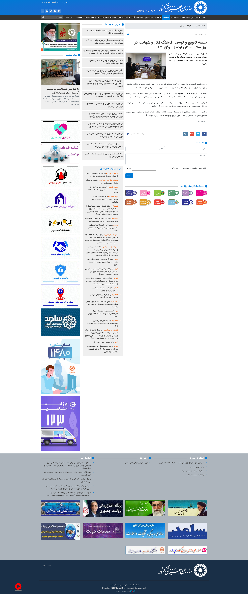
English (65, 2)
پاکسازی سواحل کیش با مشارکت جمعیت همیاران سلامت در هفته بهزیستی (103, 190)
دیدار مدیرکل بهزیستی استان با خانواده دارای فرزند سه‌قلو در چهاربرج (101, 175)
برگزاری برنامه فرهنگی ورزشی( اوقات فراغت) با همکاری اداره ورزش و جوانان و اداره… (104, 42)
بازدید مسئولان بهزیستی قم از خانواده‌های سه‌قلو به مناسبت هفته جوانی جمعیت (103, 314)
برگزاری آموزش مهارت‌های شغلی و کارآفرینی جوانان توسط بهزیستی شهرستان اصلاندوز (105, 125)
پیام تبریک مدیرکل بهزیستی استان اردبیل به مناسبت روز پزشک (105, 32)
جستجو (42, 11)
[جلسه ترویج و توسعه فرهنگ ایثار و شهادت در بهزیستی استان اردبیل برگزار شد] (146, 66)
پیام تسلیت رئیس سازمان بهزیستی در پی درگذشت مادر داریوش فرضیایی (103, 199)
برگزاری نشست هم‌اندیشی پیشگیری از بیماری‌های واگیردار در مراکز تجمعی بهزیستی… (103, 95)
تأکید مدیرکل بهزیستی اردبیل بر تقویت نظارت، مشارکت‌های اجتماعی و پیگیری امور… (104, 72)
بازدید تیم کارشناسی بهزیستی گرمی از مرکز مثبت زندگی (63, 91)
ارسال (129, 175)
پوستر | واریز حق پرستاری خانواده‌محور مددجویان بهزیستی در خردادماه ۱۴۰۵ (102, 323)
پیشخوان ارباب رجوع (153, 17)
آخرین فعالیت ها (112, 24)
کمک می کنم (196, 17)
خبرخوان (46, 11)
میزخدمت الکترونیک (108, 17)
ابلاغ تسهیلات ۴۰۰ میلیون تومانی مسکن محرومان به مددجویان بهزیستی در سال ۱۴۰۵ (102, 304)
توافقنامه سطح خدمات (196, 475)
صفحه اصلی (200, 25)
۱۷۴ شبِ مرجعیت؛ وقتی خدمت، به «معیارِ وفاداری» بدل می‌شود (106, 62)
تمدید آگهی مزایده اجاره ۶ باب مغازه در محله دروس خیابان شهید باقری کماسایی (67, 474)
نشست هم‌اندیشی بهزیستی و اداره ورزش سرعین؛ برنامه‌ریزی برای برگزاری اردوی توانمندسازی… (103, 52)
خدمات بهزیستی (124, 17)
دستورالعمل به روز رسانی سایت (192, 470)
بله (55, 11)
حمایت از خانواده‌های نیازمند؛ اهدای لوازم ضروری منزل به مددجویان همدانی (101, 220)
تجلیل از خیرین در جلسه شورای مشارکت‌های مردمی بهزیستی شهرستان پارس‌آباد (105, 145)
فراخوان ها (86, 458)
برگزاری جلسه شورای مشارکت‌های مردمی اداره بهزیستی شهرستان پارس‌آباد (105, 135)
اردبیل (182, 25)
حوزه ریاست (185, 17)
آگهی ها (143, 458)
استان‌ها (166, 17)
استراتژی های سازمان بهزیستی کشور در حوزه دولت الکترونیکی (181, 462)
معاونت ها (175, 17)
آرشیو (43, 565)
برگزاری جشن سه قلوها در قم (105, 342)
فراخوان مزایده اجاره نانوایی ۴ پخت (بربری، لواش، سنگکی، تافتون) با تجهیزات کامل (66, 480)
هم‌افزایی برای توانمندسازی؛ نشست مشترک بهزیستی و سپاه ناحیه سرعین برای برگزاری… (105, 115)
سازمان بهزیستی (180, 7)
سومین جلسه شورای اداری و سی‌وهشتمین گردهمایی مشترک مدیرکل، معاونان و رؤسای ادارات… (105, 83)
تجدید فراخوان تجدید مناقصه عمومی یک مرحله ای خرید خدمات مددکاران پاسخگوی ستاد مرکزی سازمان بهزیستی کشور (68, 494)
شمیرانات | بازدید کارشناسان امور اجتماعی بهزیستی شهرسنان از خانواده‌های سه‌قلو (103, 228)
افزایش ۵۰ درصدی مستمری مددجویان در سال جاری (105, 289)
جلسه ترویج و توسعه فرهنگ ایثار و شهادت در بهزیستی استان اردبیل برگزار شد (170, 45)
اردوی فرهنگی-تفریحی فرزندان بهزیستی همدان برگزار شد (104, 296)
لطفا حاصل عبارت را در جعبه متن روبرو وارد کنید (188, 168)
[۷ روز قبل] (60, 72)
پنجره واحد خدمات (92, 17)
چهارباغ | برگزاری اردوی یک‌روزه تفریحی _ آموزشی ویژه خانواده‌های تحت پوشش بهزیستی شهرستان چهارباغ (101, 271)
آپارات (51, 11)
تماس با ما (70, 17)
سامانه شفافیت (137, 17)
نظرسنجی (79, 17)
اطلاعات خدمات (197, 458)
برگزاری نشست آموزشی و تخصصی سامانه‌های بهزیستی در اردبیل (104, 105)
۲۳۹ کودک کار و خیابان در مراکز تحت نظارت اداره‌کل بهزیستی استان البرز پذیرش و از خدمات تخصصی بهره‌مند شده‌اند (102, 281)
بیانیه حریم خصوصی (197, 466)
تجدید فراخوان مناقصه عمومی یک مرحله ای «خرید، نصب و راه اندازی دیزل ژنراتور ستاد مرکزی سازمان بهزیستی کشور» (68, 487)
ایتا (59, 11)
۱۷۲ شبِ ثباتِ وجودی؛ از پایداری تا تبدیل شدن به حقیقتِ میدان (104, 155)
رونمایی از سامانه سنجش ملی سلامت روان (102, 181)
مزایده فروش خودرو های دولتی (136, 462)
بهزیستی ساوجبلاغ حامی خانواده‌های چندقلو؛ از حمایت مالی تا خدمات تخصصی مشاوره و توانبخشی (102, 349)
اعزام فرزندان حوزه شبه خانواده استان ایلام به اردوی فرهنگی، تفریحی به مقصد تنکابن (102, 262)
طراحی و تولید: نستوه (123, 591)
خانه (204, 17)
